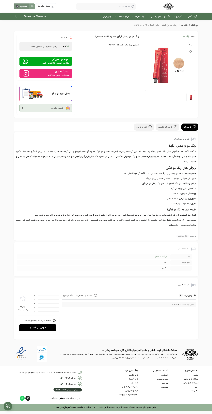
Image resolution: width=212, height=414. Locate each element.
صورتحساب (164, 387)
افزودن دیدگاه (39, 327)
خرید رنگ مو (133, 375)
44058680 (68, 378)
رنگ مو (184, 25)
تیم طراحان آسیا (63, 407)
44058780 (68, 384)
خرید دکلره (134, 383)
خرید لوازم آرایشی (131, 390)
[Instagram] (27, 398)
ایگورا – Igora (160, 256)
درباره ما (195, 387)
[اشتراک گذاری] (190, 51)
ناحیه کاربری (164, 375)
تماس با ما (194, 390)
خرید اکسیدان (133, 379)
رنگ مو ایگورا (182, 236)
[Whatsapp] (22, 398)
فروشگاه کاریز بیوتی (191, 379)
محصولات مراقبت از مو (130, 387)
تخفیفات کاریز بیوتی (190, 383)
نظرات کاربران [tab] (141, 127)
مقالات (196, 375)
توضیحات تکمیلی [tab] (165, 127)
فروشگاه (194, 25)
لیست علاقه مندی (162, 379)
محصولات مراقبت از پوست (128, 394)
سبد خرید (165, 383)
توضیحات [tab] (188, 127)
